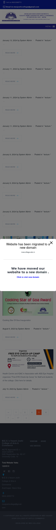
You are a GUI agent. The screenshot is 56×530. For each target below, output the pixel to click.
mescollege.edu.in (28, 252)
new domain (38, 272)
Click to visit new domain (28, 277)
